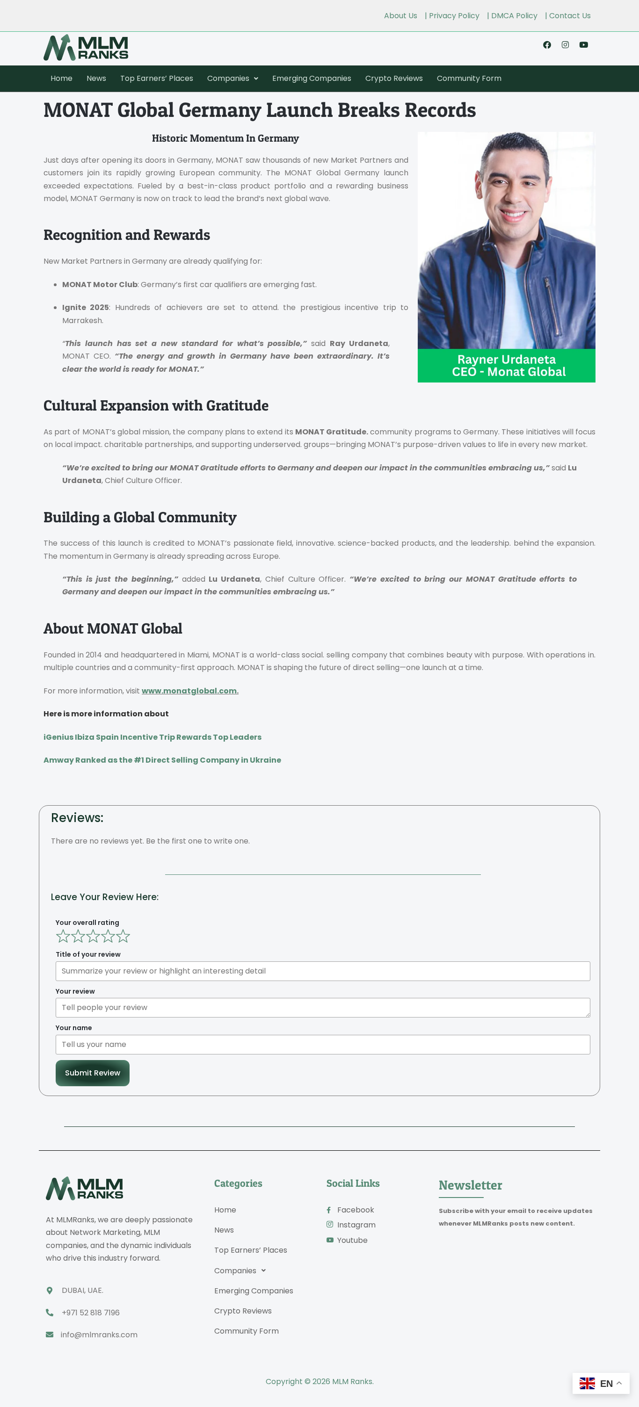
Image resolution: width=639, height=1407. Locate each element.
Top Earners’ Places (156, 78)
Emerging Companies (311, 78)
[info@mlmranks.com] (49, 1334)
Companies (228, 78)
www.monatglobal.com (189, 690)
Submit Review (92, 1073)
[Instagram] (565, 44)
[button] (232, 78)
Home (62, 78)
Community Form (469, 78)
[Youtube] (583, 44)
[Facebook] (547, 44)
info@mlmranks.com (99, 1334)
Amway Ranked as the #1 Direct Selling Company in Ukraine (162, 760)
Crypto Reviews (394, 78)
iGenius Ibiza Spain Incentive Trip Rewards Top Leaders (152, 737)
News (96, 78)
